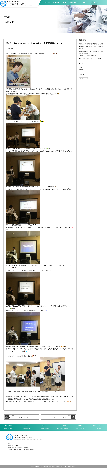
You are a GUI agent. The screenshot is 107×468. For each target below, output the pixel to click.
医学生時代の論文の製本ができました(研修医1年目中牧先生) (91, 47)
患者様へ (80, 425)
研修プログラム (9, 428)
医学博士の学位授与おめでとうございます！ (90, 58)
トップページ (46, 2)
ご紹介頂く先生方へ (98, 425)
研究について (80, 428)
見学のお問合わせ (62, 428)
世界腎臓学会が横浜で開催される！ (88, 55)
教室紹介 (44, 425)
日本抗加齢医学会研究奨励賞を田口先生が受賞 (91, 44)
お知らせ (98, 428)
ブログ (15, 48)
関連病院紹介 (45, 428)
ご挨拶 (27, 425)
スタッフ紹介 (62, 425)
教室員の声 (26, 428)
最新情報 (81, 69)
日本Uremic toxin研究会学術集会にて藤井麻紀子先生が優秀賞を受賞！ (91, 52)
